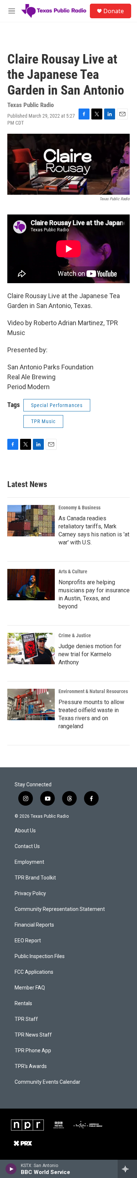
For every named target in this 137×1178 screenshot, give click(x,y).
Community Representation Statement (60, 909)
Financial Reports (34, 925)
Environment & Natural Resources (93, 691)
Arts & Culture (72, 571)
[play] (11, 1169)
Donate (113, 11)
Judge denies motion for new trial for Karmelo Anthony (89, 654)
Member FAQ (30, 988)
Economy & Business (79, 507)
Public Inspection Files (40, 956)
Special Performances (57, 405)
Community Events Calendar (47, 1082)
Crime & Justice (74, 635)
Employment (29, 862)
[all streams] (127, 1169)
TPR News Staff (33, 1035)
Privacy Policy (30, 893)
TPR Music (43, 421)
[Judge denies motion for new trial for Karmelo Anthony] (31, 648)
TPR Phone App (33, 1050)
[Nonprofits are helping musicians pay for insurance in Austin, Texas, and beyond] (31, 584)
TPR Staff (26, 1019)
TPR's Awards (31, 1066)
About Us (25, 830)
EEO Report (28, 940)
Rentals (23, 1003)
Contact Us (27, 846)
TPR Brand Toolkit (35, 878)
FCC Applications (34, 972)
